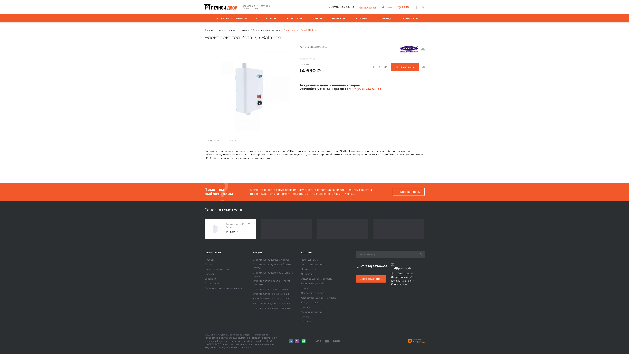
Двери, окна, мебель (313, 293)
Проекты (209, 274)
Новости (209, 259)
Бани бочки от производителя (271, 298)
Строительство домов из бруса (271, 259)
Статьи (208, 264)
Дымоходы (307, 274)
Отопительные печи (312, 264)
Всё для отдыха (310, 302)
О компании (212, 252)
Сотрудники (211, 283)
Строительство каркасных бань (271, 293)
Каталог (306, 252)
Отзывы (233, 140)
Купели (305, 316)
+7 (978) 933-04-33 (366, 89)
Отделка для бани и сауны (316, 278)
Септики (306, 321)
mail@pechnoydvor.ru (403, 268)
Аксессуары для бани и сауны (318, 297)
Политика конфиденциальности (223, 288)
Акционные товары (312, 312)
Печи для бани (310, 259)
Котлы (304, 288)
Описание (213, 140)
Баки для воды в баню (314, 283)
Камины (305, 307)
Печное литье (309, 269)
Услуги (257, 252)
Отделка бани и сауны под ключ (272, 308)
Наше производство (216, 269)
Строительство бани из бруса (270, 289)
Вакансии (210, 278)
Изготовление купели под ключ (271, 303)
